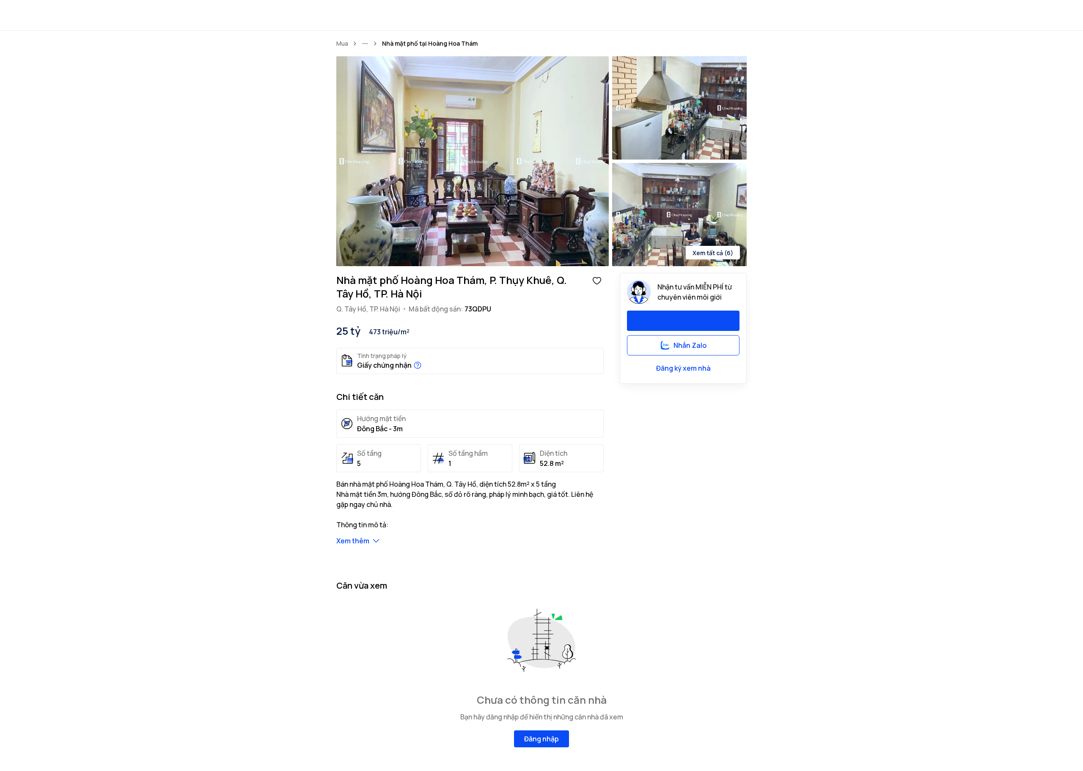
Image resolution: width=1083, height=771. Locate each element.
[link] (430, 43)
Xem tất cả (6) (713, 253)
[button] (597, 280)
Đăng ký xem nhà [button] (683, 368)
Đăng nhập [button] (541, 738)
